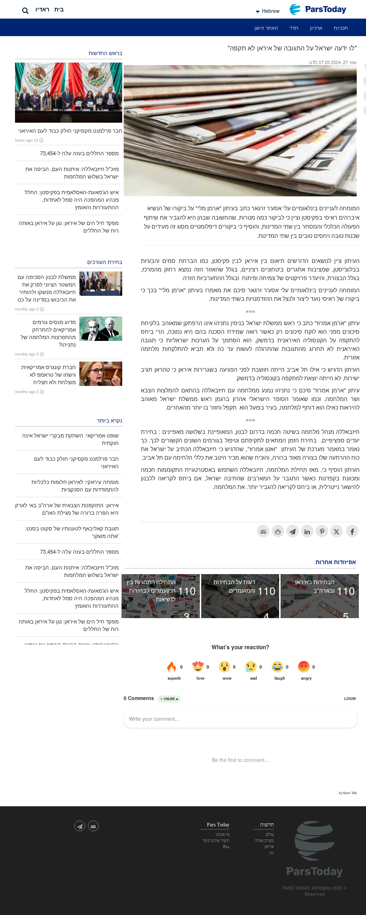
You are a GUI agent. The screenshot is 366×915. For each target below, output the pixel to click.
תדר (294, 27)
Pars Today (322, 9)
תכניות (341, 27)
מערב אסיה (264, 840)
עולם (270, 834)
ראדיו (42, 9)
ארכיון (316, 27)
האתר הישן (266, 27)
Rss (226, 846)
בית (59, 9)
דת (271, 853)
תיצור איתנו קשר (215, 840)
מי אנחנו (222, 834)
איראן (269, 846)
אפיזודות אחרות (336, 562)
